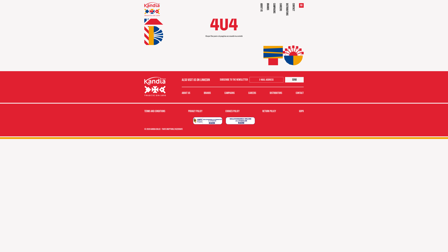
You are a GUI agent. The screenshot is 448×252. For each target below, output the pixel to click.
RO (301, 5)
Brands (268, 6)
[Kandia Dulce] (152, 9)
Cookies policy (232, 111)
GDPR (301, 111)
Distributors (287, 9)
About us (261, 7)
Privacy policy (195, 111)
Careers (280, 7)
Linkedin (205, 80)
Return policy (269, 111)
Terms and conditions (154, 111)
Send (294, 80)
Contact (293, 7)
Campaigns (274, 8)
